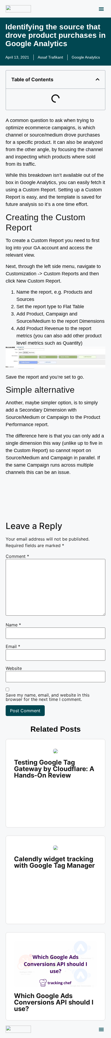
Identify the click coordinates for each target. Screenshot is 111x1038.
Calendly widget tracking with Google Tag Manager (54, 862)
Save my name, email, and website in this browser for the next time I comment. (47, 697)
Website (14, 668)
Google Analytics (86, 57)
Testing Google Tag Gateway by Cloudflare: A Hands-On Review (54, 768)
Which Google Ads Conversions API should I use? (53, 1002)
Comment (17, 556)
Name (13, 625)
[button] (101, 9)
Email (13, 646)
